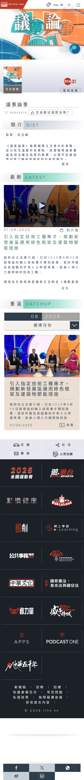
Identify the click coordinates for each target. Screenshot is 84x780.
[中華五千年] (22, 666)
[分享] (57, 445)
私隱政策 (22, 697)
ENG (56, 5)
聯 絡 (25, 453)
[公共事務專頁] (22, 556)
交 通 (25, 445)
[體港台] (62, 473)
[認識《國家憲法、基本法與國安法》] (62, 583)
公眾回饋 (66, 454)
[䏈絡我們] (16, 453)
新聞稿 (21, 687)
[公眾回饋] (55, 454)
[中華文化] (22, 583)
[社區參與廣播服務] (62, 556)
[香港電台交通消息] (16, 445)
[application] (42, 206)
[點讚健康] (22, 501)
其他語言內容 (39, 702)
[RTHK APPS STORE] (22, 638)
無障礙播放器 (52, 697)
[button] (41, 205)
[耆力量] (22, 611)
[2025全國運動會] (22, 473)
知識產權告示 (26, 692)
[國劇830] (22, 528)
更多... (68, 164)
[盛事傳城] (62, 611)
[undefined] (49, 4)
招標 (59, 687)
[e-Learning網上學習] (62, 528)
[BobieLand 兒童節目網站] (62, 501)
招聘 (41, 687)
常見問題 (56, 692)
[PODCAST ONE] (62, 638)
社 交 (66, 445)
